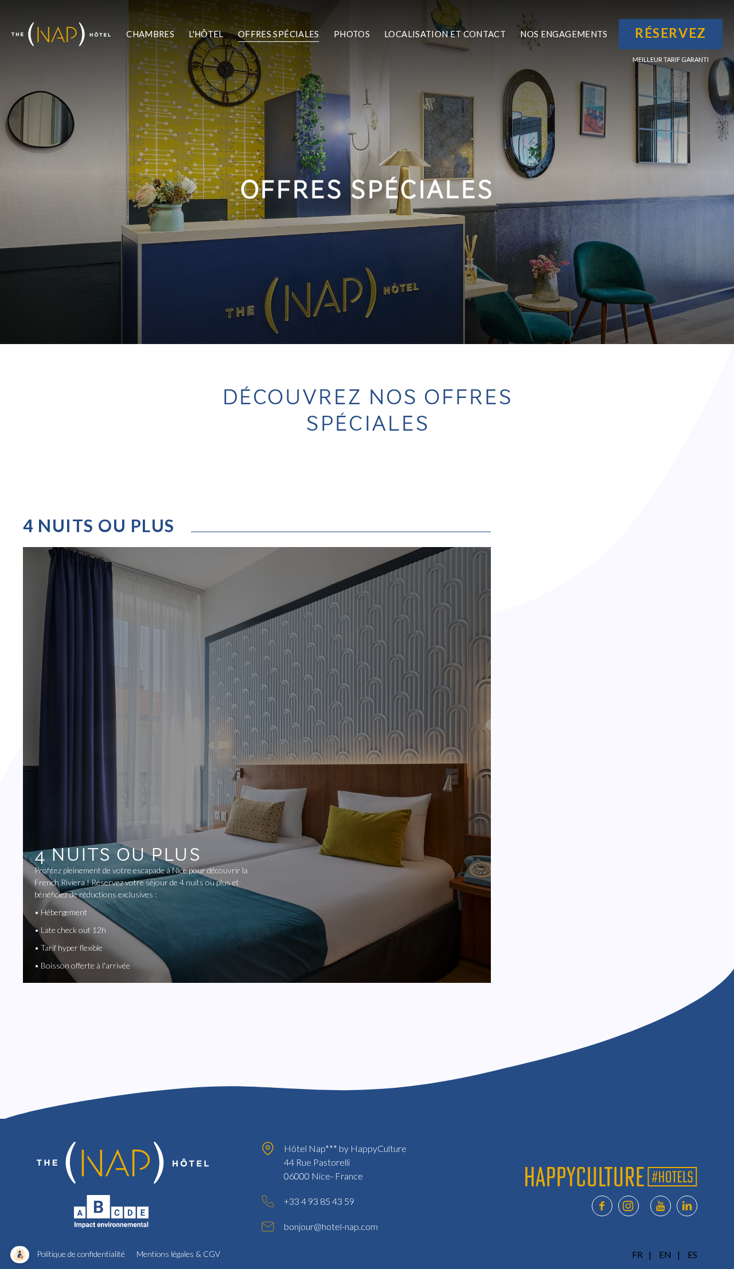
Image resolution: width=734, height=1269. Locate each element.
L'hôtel (206, 34)
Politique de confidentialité (81, 1254)
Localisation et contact (445, 34)
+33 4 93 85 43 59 (319, 1201)
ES (692, 1254)
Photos (352, 34)
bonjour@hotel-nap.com (331, 1226)
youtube (660, 1206)
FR (637, 1254)
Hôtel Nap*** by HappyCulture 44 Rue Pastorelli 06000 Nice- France (345, 1162)
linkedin (687, 1206)
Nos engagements (563, 34)
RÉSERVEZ (670, 33)
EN (665, 1254)
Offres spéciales (278, 34)
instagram (628, 1206)
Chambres (150, 34)
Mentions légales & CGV (178, 1254)
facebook (602, 1206)
